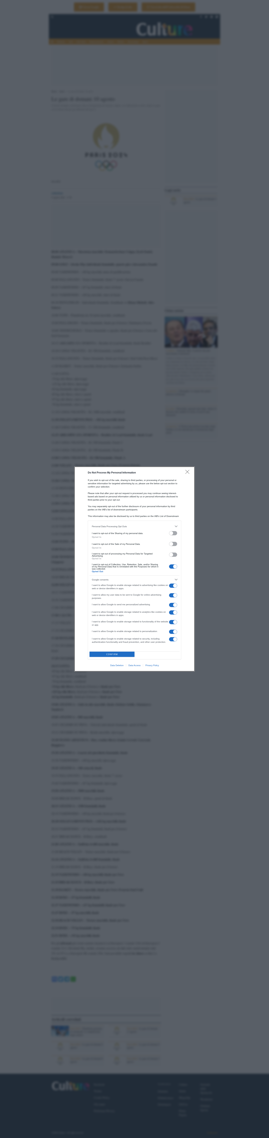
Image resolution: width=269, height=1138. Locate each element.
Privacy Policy (152, 665)
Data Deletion (117, 665)
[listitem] (134, 526)
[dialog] (134, 569)
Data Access (134, 665)
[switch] (173, 533)
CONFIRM (112, 654)
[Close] (188, 473)
